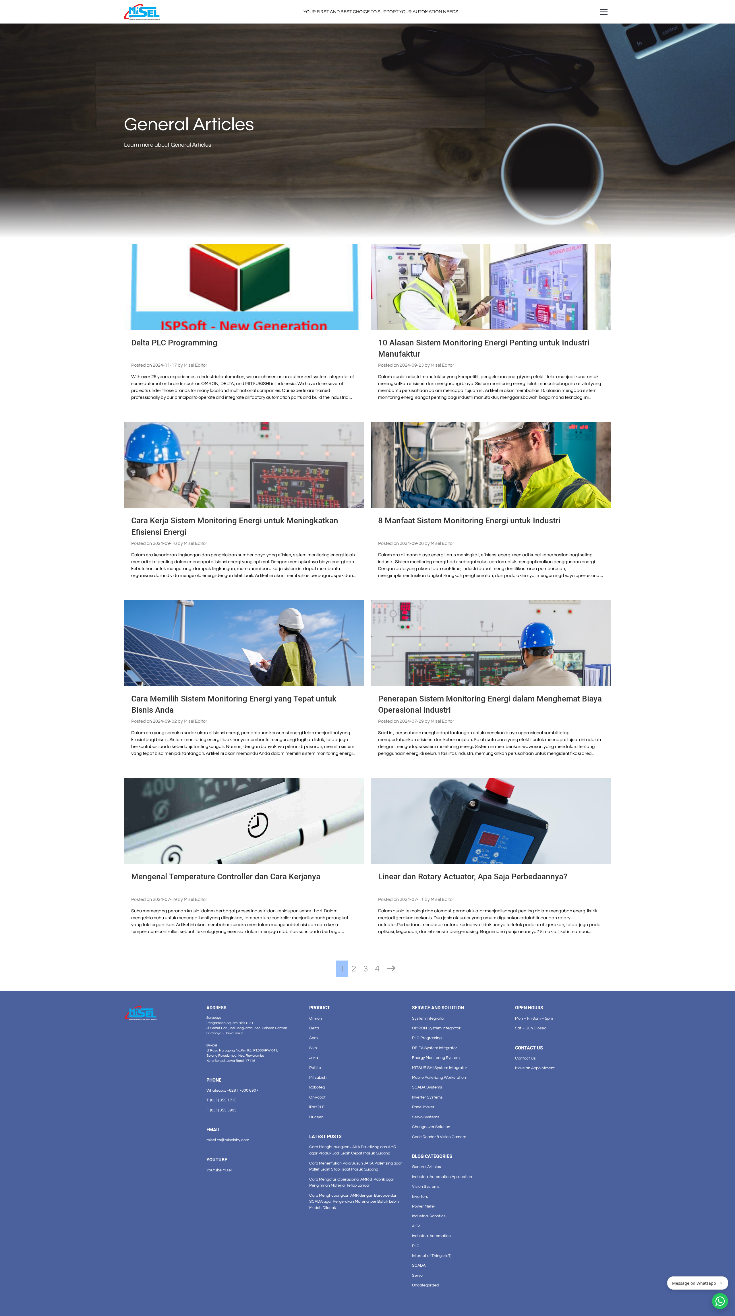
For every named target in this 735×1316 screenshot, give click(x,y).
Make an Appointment (535, 1068)
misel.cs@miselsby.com (227, 1140)
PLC (415, 1246)
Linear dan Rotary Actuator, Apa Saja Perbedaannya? (472, 876)
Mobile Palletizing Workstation (439, 1077)
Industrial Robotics (429, 1216)
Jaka (313, 1057)
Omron (315, 1018)
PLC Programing (427, 1038)
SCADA (418, 1265)
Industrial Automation (431, 1236)
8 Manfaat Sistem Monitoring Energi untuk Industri (469, 520)
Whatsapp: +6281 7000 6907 (232, 1090)
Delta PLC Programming (174, 342)
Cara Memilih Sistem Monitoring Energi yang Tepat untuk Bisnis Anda (233, 704)
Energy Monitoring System (436, 1057)
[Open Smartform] (720, 1301)
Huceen (316, 1117)
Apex (313, 1038)
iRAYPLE (317, 1107)
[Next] (391, 969)
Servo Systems (425, 1117)
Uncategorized (425, 1285)
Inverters (420, 1196)
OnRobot (317, 1097)
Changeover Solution (431, 1127)
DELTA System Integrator (434, 1048)
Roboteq (317, 1087)
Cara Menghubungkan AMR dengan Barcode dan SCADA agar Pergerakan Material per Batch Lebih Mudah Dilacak (354, 1201)
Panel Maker (423, 1107)
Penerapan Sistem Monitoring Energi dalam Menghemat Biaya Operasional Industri (490, 704)
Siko (313, 1048)
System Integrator (428, 1018)
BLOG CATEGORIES (432, 1156)
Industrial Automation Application (442, 1177)
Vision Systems (426, 1186)
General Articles (426, 1167)
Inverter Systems (427, 1097)
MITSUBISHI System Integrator (439, 1068)
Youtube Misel (219, 1170)
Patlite (315, 1068)
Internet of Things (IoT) (431, 1255)
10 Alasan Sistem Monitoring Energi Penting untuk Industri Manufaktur (483, 348)
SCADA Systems (427, 1087)
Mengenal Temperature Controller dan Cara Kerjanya (225, 876)
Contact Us (525, 1058)
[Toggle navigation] (604, 12)
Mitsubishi (318, 1077)
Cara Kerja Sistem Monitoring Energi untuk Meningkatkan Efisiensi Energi (234, 526)
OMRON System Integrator (436, 1028)
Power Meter (423, 1206)
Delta (314, 1028)
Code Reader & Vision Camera (439, 1137)
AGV (416, 1226)
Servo (417, 1275)
